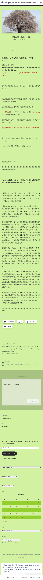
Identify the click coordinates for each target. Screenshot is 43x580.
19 (10, 513)
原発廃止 (7, 362)
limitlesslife (21, 50)
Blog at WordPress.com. (10, 554)
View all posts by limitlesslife (10, 353)
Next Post (5, 425)
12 (10, 510)
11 (4, 510)
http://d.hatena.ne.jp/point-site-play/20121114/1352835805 (21, 128)
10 (38, 506)
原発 (6, 112)
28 (22, 517)
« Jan (3, 521)
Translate (15, 542)
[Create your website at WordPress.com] (21, 2)
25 (5, 517)
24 (38, 513)
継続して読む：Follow (9, 453)
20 (16, 513)
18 (4, 513)
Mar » (6, 521)
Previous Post (6, 417)
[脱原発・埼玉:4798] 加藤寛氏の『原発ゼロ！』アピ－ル (21, 364)
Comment (33, 401)
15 (27, 510)
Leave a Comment (32, 50)
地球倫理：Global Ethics (21, 37)
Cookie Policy (7, 571)
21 (22, 513)
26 (10, 517)
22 (27, 513)
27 (16, 517)
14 (22, 510)
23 (32, 513)
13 (16, 510)
